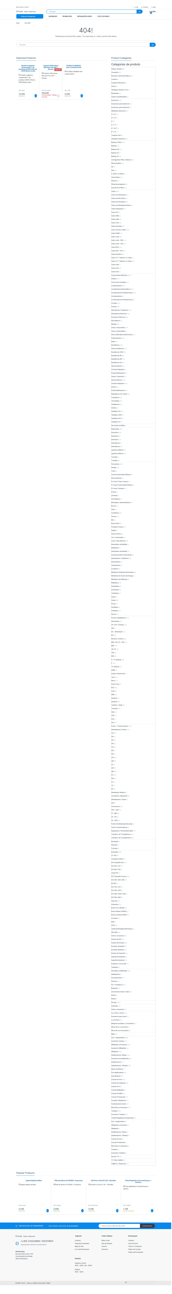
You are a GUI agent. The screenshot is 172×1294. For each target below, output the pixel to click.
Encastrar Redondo (117, 950)
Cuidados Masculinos (118, 83)
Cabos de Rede (116, 226)
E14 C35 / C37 (115, 866)
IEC (112, 635)
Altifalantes (114, 1051)
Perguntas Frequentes (82, 1243)
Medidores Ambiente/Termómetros (122, 572)
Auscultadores (116, 1076)
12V (112, 733)
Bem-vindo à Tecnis (22, 7)
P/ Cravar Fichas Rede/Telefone (121, 485)
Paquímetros (115, 586)
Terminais (114, 708)
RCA (112, 687)
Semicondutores (116, 366)
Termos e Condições (135, 1246)
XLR (112, 719)
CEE (112, 628)
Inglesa (113, 530)
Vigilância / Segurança (118, 1163)
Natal (113, 1034)
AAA (112, 170)
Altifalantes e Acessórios (119, 1044)
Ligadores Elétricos (117, 450)
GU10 (113, 925)
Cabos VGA (115, 223)
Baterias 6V (115, 156)
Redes (113, 995)
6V (112, 782)
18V (112, 750)
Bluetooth (114, 988)
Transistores (115, 397)
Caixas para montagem (118, 282)
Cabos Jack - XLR (117, 243)
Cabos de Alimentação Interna (121, 205)
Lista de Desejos (107, 1243)
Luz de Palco (115, 1020)
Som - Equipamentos (118, 1037)
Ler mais (58, 95)
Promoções (67, 16)
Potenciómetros (116, 338)
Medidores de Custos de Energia (122, 576)
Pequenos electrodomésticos (120, 76)
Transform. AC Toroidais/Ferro (121, 834)
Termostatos (115, 401)
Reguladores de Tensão (119, 394)
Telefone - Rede (116, 705)
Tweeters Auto (116, 135)
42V (112, 768)
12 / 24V (114, 855)
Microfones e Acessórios (119, 1107)
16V (112, 743)
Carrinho (104, 1246)
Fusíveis (114, 306)
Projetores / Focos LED (118, 964)
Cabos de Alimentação (118, 195)
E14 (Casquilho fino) (117, 862)
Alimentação (115, 621)
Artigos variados (116, 69)
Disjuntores (114, 436)
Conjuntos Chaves (117, 527)
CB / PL (113, 649)
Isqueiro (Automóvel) (118, 673)
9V (112, 789)
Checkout (105, 1249)
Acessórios (115, 432)
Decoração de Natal (117, 425)
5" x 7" (113, 125)
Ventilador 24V (116, 418)
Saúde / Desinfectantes (119, 97)
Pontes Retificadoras (118, 373)
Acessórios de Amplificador (120, 1058)
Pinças (113, 604)
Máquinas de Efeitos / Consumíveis (122, 1023)
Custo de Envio (103, 16)
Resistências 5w (116, 362)
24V (112, 757)
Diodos (113, 387)
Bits (112, 520)
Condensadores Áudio (118, 1104)
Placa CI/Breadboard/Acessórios (121, 334)
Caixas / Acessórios (117, 376)
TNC (112, 652)
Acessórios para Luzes (118, 1016)
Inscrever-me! (147, 1226)
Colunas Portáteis (117, 1093)
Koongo (113, 1002)
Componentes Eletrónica (119, 275)
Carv (48, 1283)
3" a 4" (113, 114)
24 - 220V (114, 820)
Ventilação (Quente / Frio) (119, 90)
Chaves (113, 516)
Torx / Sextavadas (117, 537)
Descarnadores (116, 478)
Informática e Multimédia (119, 971)
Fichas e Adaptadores (118, 618)
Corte (113, 471)
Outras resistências (117, 348)
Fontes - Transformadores (119, 726)
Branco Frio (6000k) (118, 908)
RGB (112, 922)
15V (112, 740)
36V (112, 761)
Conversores (115, 806)
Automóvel (114, 100)
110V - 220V (115, 810)
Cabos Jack (115, 237)
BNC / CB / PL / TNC (117, 642)
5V (112, 775)
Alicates (113, 467)
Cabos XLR (115, 268)
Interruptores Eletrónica (118, 313)
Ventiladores (115, 404)
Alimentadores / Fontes (118, 729)
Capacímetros (115, 565)
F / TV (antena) (116, 659)
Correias (114, 303)
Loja (137, 7)
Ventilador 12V (116, 411)
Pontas (113, 492)
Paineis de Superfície (118, 953)
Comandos (114, 72)
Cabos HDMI (115, 233)
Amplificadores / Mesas (118, 1055)
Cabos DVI (114, 212)
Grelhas (113, 408)
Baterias (114, 146)
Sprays (113, 614)
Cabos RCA (115, 247)
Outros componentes (118, 327)
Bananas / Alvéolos (117, 639)
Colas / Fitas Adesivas (118, 541)
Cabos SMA (115, 216)
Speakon (114, 698)
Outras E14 (114, 873)
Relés (113, 341)
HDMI (113, 670)
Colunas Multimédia (117, 1090)
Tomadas (114, 457)
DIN (112, 656)
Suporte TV (115, 1156)
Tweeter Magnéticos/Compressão (122, 1118)
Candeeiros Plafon (117, 859)
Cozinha (114, 79)
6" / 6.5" (114, 128)
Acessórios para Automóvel (120, 104)
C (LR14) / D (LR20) (117, 174)
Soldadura (114, 607)
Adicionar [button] (34, 95)
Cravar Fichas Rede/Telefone (120, 474)
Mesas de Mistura (117, 1069)
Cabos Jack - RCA (117, 240)
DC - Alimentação (117, 632)
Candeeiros (115, 513)
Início (18, 23)
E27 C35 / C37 (116, 887)
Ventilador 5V (115, 422)
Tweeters (114, 1111)
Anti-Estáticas (115, 499)
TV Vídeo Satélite (117, 1160)
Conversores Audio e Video (120, 992)
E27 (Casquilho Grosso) (119, 876)
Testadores (115, 593)
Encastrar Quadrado (117, 946)
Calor (113, 509)
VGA (112, 715)
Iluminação (114, 841)
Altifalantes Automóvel (118, 111)
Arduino (113, 279)
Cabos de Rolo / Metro (118, 230)
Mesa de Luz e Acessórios (120, 1030)
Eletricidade (115, 429)
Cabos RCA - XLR (117, 251)
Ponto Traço (115, 684)
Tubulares (114, 967)
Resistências (115, 345)
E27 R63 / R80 (116, 897)
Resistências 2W (116, 359)
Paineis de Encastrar (117, 943)
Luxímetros (114, 569)
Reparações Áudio (84, 16)
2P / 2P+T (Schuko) (117, 625)
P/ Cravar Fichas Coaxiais (119, 481)
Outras (113, 600)
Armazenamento (116, 978)
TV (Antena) (115, 666)
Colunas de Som (116, 1079)
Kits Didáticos (115, 320)
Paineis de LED (116, 939)
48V (112, 771)
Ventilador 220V (116, 415)
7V (112, 785)
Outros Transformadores (119, 827)
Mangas (113, 324)
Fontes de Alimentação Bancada (121, 824)
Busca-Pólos (115, 523)
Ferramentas (115, 464)
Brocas (113, 506)
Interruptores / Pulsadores (119, 310)
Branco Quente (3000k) (119, 915)
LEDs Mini (114, 932)
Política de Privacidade (135, 1252)
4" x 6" (113, 118)
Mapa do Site (79, 1246)
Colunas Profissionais (118, 1097)
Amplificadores (116, 1062)
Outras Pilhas (115, 177)
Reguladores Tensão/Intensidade (122, 831)
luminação (114, 1006)
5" (112, 121)
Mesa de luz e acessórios (119, 1027)
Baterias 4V (115, 153)
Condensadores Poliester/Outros (122, 293)
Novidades (53, 16)
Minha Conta (105, 1240)
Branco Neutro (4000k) (119, 911)
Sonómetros (115, 590)
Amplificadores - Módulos (119, 1065)
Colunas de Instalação (118, 1083)
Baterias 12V (115, 149)
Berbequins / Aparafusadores (120, 502)
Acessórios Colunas (117, 1041)
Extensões (114, 439)
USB (112, 712)
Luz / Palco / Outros (117, 1013)
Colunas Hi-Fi (115, 1086)
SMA (112, 694)
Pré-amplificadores (117, 1072)
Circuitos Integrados (117, 369)
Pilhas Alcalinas (116, 163)
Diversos (114, 981)
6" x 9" (113, 132)
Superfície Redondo (117, 960)
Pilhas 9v (114, 181)
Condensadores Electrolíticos (120, 289)
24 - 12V (114, 817)
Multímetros (115, 548)
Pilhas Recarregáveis (118, 184)
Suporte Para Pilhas (117, 188)
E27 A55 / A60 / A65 (117, 880)
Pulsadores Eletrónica (118, 317)
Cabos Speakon (116, 254)
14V (112, 736)
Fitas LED (114, 845)
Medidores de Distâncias (119, 579)
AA (112, 167)
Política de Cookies (134, 1249)
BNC (112, 646)
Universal (114, 495)
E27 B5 (113, 883)
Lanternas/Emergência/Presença (121, 929)
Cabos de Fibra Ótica (118, 198)
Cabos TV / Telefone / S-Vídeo (121, 257)
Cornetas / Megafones (118, 1100)
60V (112, 778)
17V (112, 747)
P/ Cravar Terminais (117, 488)
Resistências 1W (116, 355)
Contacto (145, 7)
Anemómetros (115, 562)
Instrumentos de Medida (119, 544)
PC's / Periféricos (117, 985)
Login (154, 7)
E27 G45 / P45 (116, 890)
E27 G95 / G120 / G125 (118, 894)
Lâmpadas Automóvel (118, 139)
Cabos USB (115, 219)
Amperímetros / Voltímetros (120, 558)
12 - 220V (114, 813)
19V (112, 754)
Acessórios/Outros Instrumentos (121, 555)
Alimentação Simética (118, 792)
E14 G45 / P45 (115, 869)
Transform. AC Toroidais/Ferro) (121, 838)
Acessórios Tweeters (118, 1114)
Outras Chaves (116, 534)
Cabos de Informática (118, 202)
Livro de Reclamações (82, 1249)
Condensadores (116, 285)
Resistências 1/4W (117, 352)
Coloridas (114, 848)
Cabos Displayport (117, 209)
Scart (113, 691)
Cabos (113, 191)
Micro (113, 680)
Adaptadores (115, 974)
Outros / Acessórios (117, 936)
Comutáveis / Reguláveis (119, 796)
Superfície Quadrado (118, 956)
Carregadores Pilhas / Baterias (121, 160)
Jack (112, 677)
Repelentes (115, 93)
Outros (113, 86)
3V (112, 764)
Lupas (113, 597)
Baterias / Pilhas (116, 142)
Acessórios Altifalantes (118, 1048)
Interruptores (115, 443)
